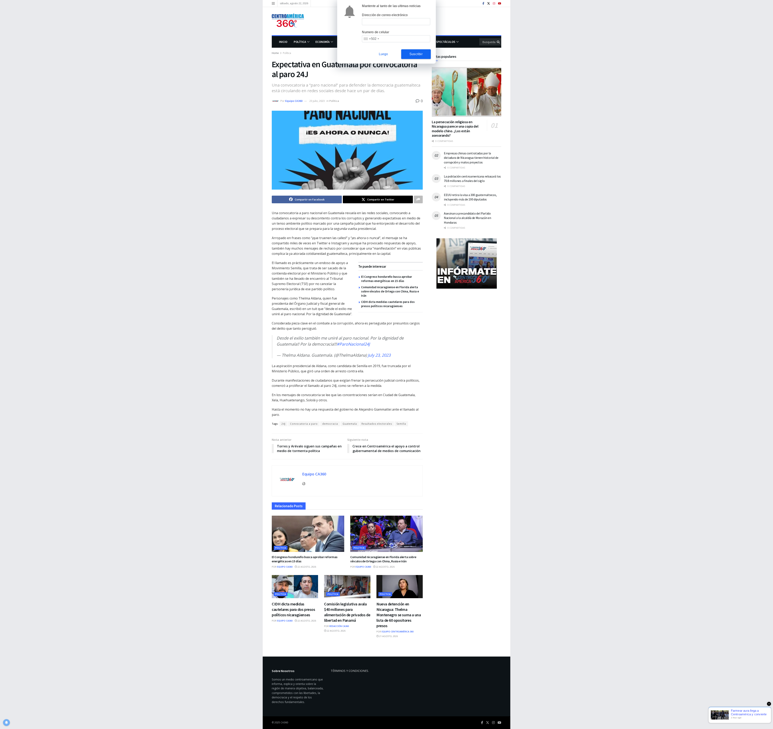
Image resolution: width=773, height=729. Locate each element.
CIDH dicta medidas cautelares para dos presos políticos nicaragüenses (293, 609)
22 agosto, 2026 (306, 566)
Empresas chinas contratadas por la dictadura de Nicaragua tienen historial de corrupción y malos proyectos (471, 157)
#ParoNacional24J (353, 344)
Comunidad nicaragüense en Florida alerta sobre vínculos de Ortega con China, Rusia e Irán (390, 291)
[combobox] (371, 38)
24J (283, 423)
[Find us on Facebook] (483, 3)
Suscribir (416, 54)
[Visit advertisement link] (466, 263)
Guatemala (350, 423)
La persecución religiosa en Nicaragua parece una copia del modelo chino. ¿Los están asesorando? (455, 129)
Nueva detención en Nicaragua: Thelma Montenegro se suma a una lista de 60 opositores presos (398, 614)
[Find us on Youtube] (499, 3)
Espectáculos (444, 42)
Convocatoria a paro (304, 423)
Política (300, 42)
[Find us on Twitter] (488, 3)
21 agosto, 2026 (388, 636)
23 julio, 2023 (317, 101)
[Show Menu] (273, 3)
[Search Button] (498, 41)
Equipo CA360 (293, 101)
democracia (330, 423)
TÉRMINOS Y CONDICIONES (349, 671)
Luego (383, 54)
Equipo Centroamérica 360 (397, 631)
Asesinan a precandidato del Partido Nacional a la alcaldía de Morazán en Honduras (467, 217)
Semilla (401, 423)
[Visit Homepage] (290, 21)
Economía (322, 42)
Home (275, 53)
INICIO (283, 42)
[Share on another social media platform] (418, 199)
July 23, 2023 (379, 355)
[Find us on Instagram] (494, 3)
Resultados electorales (377, 423)
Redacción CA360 (339, 626)
